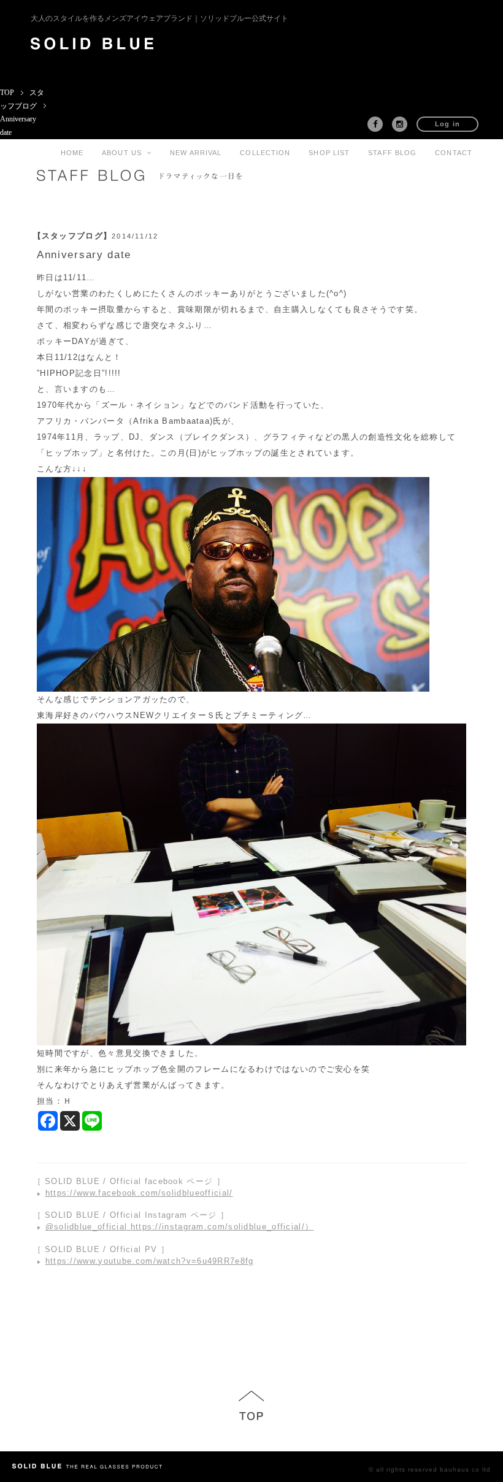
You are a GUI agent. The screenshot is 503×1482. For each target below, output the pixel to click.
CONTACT (453, 152)
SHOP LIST (329, 152)
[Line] (92, 1121)
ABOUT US (124, 152)
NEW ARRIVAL (195, 152)
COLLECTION (265, 152)
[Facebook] (48, 1121)
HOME (72, 152)
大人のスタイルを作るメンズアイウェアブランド (159, 18)
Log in (448, 124)
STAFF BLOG (392, 152)
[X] (70, 1121)
